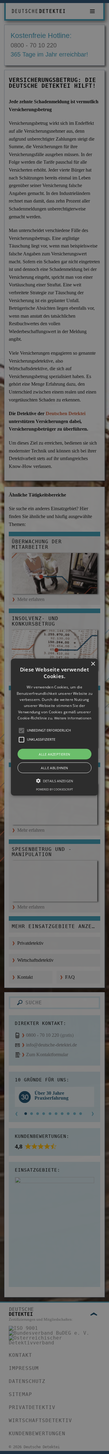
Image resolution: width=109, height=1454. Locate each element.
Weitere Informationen (72, 718)
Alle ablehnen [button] (54, 767)
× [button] (93, 664)
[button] (54, 727)
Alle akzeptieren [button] (54, 754)
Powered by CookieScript (54, 789)
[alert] (54, 727)
